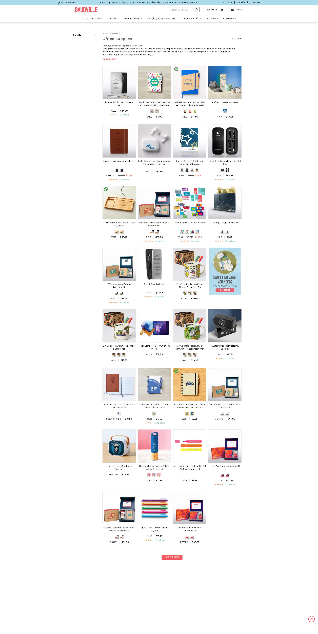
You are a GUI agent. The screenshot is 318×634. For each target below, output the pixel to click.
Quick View (119, 97)
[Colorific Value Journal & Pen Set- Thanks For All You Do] (157, 111)
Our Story (228, 2)
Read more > (109, 59)
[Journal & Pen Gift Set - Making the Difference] (182, 170)
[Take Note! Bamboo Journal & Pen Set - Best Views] (185, 111)
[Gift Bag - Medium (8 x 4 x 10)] (222, 232)
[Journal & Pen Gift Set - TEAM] (192, 170)
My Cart (239, 10)
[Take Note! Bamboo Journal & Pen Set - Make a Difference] (195, 111)
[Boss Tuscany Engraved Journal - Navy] (117, 170)
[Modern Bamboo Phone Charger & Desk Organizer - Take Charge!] (117, 232)
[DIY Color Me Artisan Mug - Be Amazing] (195, 293)
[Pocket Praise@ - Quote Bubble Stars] (192, 232)
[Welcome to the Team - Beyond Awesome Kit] (157, 232)
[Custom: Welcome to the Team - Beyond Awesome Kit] (152, 232)
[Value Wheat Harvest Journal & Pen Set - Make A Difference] (187, 414)
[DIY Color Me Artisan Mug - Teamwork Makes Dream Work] (185, 293)
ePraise (256, 2)
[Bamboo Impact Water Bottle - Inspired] (159, 475)
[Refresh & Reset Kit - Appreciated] (225, 111)
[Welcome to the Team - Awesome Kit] (122, 293)
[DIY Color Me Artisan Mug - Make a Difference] (190, 293)
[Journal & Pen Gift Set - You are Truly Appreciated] (197, 170)
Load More (172, 557)
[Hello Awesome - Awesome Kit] (227, 475)
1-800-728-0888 (68, 2)
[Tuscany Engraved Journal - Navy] (122, 170)
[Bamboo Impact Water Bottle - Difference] (149, 475)
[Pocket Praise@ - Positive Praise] (187, 232)
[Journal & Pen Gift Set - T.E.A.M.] (187, 170)
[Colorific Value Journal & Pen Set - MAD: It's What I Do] (152, 111)
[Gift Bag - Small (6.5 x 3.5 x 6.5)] (227, 232)
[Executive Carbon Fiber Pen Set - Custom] (222, 170)
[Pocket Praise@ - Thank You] (197, 232)
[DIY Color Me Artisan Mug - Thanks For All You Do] (124, 355)
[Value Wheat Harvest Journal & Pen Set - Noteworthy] (192, 414)
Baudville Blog (243, 2)
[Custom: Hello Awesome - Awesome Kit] (222, 475)
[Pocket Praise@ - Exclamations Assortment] (182, 232)
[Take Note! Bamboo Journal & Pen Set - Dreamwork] (190, 111)
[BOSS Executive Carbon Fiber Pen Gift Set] (227, 170)
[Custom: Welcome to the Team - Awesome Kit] (117, 293)
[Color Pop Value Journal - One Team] (154, 414)
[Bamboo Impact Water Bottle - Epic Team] (154, 475)
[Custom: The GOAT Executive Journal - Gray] (119, 414)
